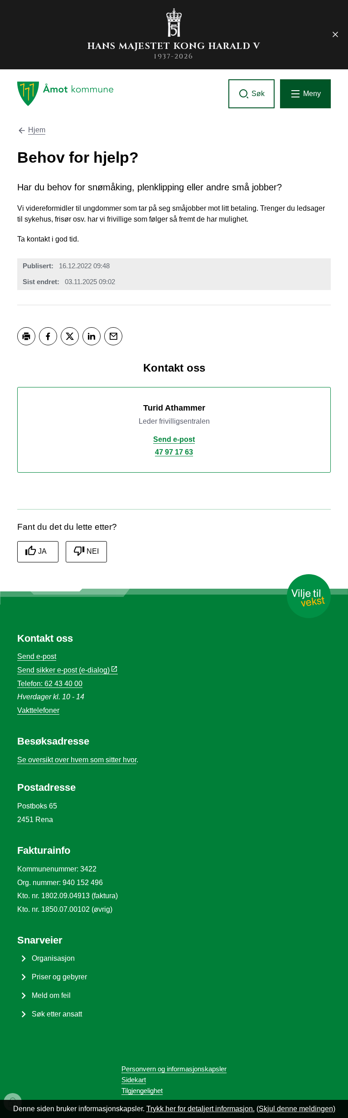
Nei (93, 551)
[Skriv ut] (26, 336)
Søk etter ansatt (57, 1014)
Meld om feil (51, 995)
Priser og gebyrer (59, 977)
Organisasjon (53, 958)
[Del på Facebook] (48, 336)
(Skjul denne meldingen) (295, 1109)
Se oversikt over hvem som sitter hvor (76, 760)
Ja (42, 551)
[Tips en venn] (113, 336)
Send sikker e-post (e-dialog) (63, 670)
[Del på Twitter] (70, 336)
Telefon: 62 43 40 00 (49, 683)
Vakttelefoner (38, 710)
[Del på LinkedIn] (91, 336)
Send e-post (36, 656)
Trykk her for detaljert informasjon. (200, 1109)
